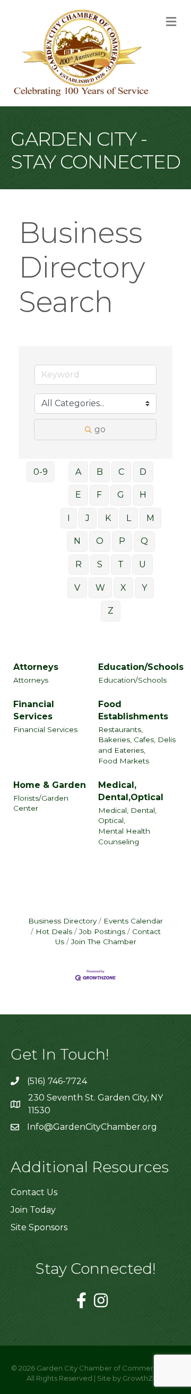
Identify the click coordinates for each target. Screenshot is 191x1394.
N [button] (77, 541)
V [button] (77, 588)
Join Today (33, 1210)
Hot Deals (54, 931)
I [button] (68, 518)
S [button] (99, 564)
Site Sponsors (39, 1227)
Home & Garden (49, 785)
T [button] (121, 564)
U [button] (142, 564)
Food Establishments (133, 710)
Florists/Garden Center (40, 803)
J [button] (87, 518)
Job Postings (102, 931)
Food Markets (123, 761)
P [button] (122, 541)
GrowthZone (145, 1378)
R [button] (78, 564)
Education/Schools (141, 667)
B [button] (100, 472)
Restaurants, (120, 729)
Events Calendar (133, 921)
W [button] (100, 588)
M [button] (150, 518)
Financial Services (33, 710)
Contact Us (34, 1192)
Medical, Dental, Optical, (127, 815)
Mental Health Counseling (124, 836)
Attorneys (35, 667)
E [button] (78, 495)
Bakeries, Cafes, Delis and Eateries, (137, 744)
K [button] (108, 518)
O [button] (99, 541)
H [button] (143, 495)
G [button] (120, 495)
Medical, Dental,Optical (130, 791)
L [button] (128, 518)
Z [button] (111, 611)
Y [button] (144, 588)
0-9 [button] (40, 472)
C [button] (121, 472)
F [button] (99, 495)
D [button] (143, 472)
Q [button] (144, 541)
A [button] (78, 472)
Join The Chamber (103, 941)
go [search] (100, 429)
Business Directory (62, 921)
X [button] (123, 588)
